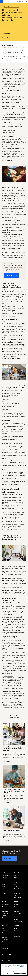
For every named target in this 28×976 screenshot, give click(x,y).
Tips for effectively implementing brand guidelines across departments (13, 53)
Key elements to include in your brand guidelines (13, 47)
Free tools (4, 893)
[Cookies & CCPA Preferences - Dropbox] (14, 969)
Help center (16, 904)
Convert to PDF (5, 920)
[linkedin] (7, 37)
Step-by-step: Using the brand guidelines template (13, 50)
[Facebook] (6, 954)
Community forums (6, 939)
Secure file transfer (6, 911)
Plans (15, 895)
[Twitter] (2, 954)
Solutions (4, 884)
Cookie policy (17, 911)
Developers (4, 937)
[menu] (26, 1)
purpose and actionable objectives (10, 313)
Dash (15, 884)
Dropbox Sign (17, 888)
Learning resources (18, 921)
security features (12, 670)
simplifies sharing (8, 630)
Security (4, 886)
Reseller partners (5, 943)
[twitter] (3, 37)
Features (4, 882)
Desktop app (5, 875)
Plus (15, 875)
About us (16, 928)
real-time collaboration (16, 642)
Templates (4, 891)
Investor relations (17, 932)
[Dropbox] (1, 1)
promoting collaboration (15, 580)
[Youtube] (10, 954)
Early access (4, 888)
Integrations (4, 879)
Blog (3, 928)
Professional (16, 877)
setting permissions (8, 676)
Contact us (16, 906)
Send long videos (6, 906)
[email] (9, 37)
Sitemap (16, 919)
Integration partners (6, 946)
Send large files (5, 904)
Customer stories (5, 932)
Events (3, 930)
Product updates (17, 897)
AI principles (17, 917)
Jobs (15, 930)
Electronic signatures (6, 917)
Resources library (6, 935)
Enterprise (16, 882)
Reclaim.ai (16, 891)
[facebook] (5, 37)
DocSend (16, 886)
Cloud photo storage (6, 909)
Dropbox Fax (17, 893)
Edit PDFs (4, 915)
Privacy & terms (17, 909)
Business (16, 879)
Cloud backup (5, 913)
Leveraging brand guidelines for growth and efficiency (14, 56)
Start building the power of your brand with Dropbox (13, 58)
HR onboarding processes (18, 515)
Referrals (4, 941)
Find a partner (5, 948)
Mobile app (4, 877)
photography (19, 227)
